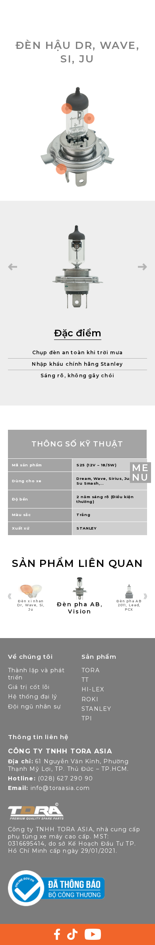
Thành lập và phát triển (36, 674)
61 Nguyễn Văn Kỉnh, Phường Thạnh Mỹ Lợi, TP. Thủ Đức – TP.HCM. (68, 765)
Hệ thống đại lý (32, 696)
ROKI (90, 699)
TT (85, 679)
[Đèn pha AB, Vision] (74, 594)
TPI (87, 718)
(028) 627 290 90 (65, 778)
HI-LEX (92, 689)
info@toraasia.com (60, 788)
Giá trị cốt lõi (29, 687)
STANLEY (96, 708)
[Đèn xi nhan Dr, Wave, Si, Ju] (25, 597)
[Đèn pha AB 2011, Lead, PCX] (122, 597)
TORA (90, 670)
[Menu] (140, 472)
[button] (12, 267)
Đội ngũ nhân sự (34, 706)
